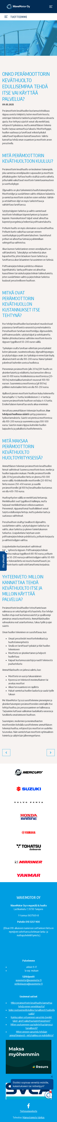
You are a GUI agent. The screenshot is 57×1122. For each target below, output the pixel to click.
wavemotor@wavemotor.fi (28, 980)
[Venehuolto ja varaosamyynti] (18, 6)
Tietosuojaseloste (28, 1111)
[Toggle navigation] (51, 6)
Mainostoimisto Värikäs (34, 1117)
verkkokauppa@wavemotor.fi (28, 983)
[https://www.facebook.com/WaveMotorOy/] (28, 1106)
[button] (3, 561)
